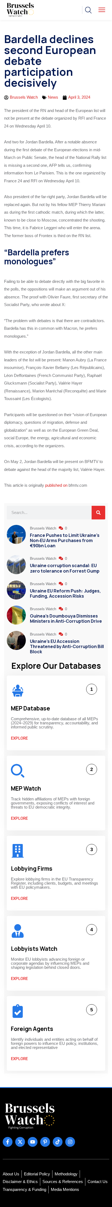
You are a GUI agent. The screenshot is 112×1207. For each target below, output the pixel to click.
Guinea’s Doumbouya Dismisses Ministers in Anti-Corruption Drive (66, 618)
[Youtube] (33, 1142)
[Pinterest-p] (45, 1142)
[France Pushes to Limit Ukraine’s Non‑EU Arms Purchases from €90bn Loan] (16, 537)
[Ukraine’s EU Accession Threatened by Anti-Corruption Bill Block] (16, 643)
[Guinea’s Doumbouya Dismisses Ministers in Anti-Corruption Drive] (16, 615)
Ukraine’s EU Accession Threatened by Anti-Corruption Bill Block (67, 646)
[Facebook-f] (8, 1142)
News (53, 97)
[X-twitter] (20, 1142)
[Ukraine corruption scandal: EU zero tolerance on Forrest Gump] (16, 565)
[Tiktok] (58, 1142)
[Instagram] (70, 1142)
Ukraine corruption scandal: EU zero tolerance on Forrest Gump (64, 568)
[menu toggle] (101, 9)
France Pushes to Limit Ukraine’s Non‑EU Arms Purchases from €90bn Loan (64, 540)
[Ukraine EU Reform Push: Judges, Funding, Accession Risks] (16, 590)
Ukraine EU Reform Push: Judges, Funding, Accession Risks (65, 593)
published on (56, 485)
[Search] (98, 512)
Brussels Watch (43, 528)
